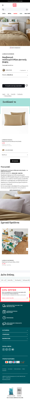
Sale (21, 13)
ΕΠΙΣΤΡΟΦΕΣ (4, 369)
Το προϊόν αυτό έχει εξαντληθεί (13, 85)
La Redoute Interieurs (8, 54)
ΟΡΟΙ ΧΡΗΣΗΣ (10, 369)
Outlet (15, 13)
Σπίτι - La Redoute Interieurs (3, 280)
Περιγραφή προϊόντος (7, 65)
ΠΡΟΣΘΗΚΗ (15, 161)
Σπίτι (3, 13)
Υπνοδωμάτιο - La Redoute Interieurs (18, 280)
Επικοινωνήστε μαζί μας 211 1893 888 (15, 1)
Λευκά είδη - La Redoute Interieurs (10, 280)
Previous (3, 250)
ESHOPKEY (8, 379)
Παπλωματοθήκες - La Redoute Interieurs (26, 280)
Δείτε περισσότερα (15, 190)
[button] (3, 9)
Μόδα (9, 13)
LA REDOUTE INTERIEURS (8, 260)
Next (28, 250)
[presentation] (2, 31)
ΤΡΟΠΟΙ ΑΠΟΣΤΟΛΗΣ (17, 369)
